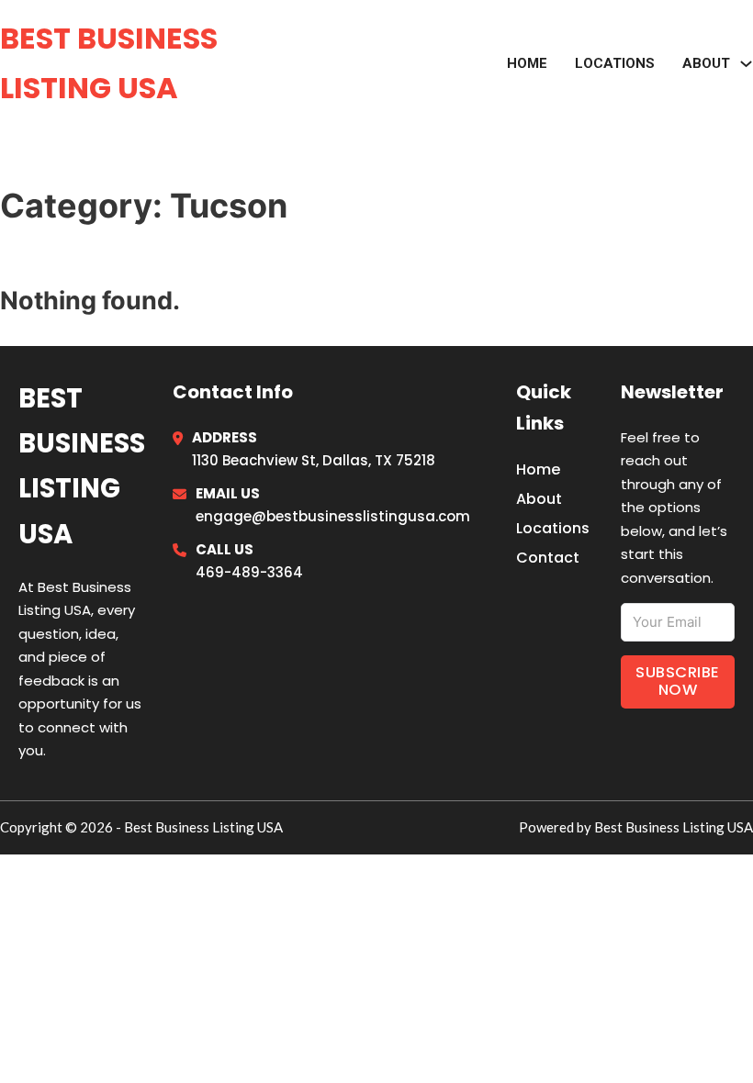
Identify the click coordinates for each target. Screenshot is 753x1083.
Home (527, 63)
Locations (615, 63)
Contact (547, 557)
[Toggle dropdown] (746, 64)
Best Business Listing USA (109, 62)
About (539, 498)
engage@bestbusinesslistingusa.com (333, 516)
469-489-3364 (249, 572)
